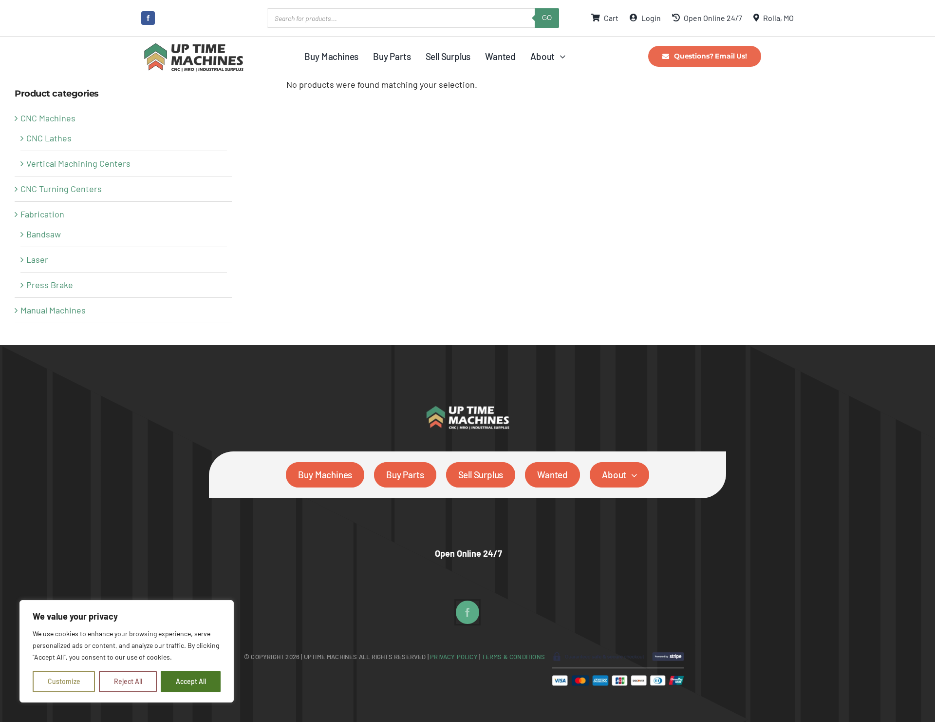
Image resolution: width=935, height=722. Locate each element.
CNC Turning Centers (61, 188)
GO (547, 17)
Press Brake (49, 284)
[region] (126, 651)
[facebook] (148, 18)
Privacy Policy (454, 657)
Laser (37, 259)
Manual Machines (53, 310)
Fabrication (42, 214)
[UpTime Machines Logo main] (193, 45)
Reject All (128, 681)
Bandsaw (43, 234)
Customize (64, 681)
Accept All (191, 681)
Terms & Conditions (513, 657)
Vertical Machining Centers (78, 163)
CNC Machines (47, 118)
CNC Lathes (49, 138)
